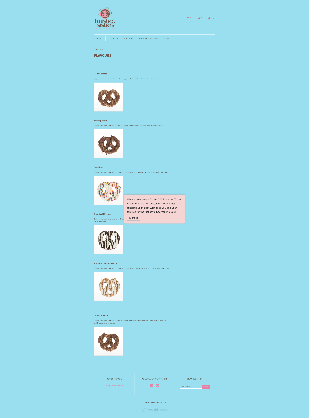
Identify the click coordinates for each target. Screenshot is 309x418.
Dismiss (133, 217)
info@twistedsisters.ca (114, 385)
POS (144, 402)
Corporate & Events (148, 38)
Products (113, 38)
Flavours (128, 38)
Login (211, 18)
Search (192, 18)
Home (100, 38)
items (203, 18)
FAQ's (166, 38)
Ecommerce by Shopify (157, 402)
